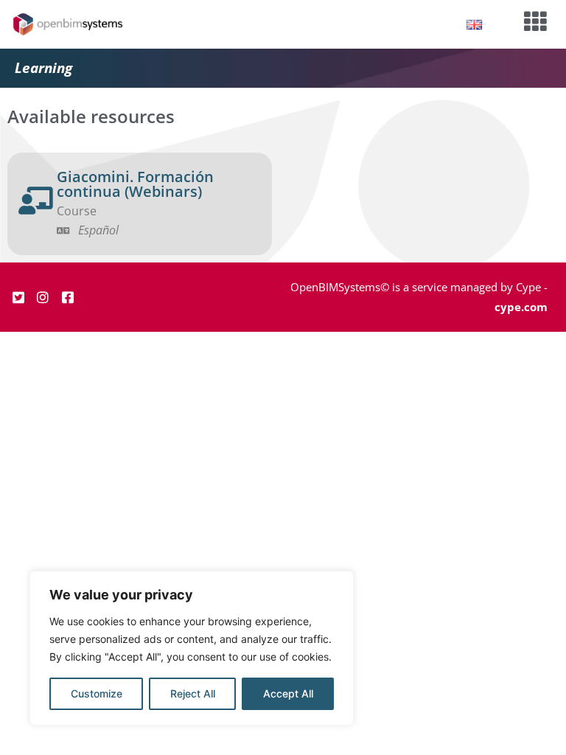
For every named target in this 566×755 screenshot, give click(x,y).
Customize (96, 693)
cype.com (521, 306)
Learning (43, 67)
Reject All (192, 693)
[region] (191, 648)
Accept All (288, 693)
